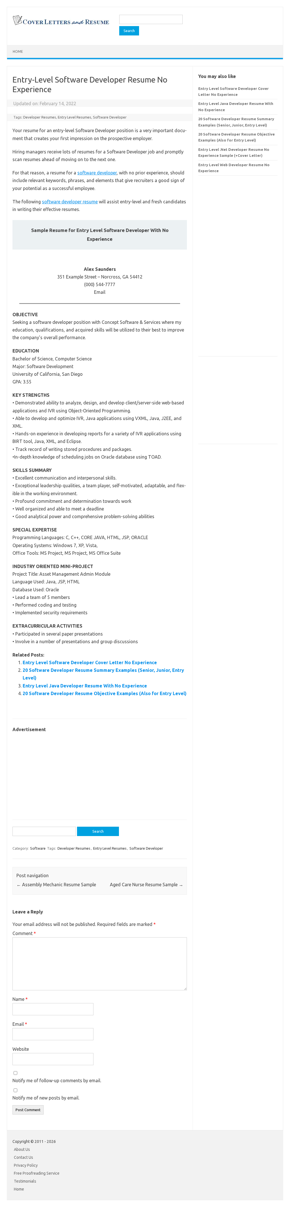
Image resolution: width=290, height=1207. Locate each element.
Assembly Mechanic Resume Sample (56, 884)
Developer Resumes (39, 117)
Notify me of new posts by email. (45, 1097)
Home (18, 51)
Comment (24, 933)
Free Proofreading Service (36, 1173)
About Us (22, 1149)
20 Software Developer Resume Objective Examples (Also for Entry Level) (105, 693)
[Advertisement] (99, 773)
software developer (97, 172)
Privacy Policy (26, 1165)
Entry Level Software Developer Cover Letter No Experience (90, 662)
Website (20, 1049)
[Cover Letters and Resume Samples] (61, 24)
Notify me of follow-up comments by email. (56, 1080)
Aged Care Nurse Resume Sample (146, 884)
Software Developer (110, 117)
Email (19, 1024)
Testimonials (25, 1181)
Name (20, 999)
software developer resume (70, 201)
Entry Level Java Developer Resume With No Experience (85, 685)
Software (38, 848)
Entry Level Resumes (74, 117)
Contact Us (23, 1157)
